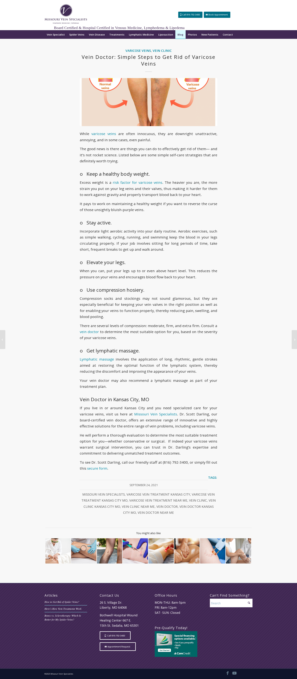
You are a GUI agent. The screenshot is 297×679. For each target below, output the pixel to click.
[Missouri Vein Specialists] (66, 15)
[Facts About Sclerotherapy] (83, 551)
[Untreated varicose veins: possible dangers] (109, 551)
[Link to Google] (241, 673)
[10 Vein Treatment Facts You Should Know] (58, 551)
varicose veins (103, 133)
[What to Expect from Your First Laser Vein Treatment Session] (212, 551)
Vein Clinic (162, 50)
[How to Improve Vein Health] (294, 339)
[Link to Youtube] (234, 673)
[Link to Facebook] (227, 673)
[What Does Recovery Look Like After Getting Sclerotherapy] (135, 551)
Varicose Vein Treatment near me (158, 500)
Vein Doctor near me (156, 512)
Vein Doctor (167, 506)
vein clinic (198, 500)
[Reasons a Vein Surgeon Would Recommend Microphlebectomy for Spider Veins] (238, 551)
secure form (97, 468)
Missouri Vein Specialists (155, 414)
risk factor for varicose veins (137, 182)
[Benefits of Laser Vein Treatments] (161, 551)
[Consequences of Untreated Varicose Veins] (2, 339)
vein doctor (89, 331)
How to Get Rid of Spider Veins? (62, 601)
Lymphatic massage (97, 359)
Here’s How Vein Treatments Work (63, 608)
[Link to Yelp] (248, 673)
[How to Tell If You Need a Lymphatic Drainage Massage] (187, 551)
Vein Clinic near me (138, 506)
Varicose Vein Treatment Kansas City (158, 494)
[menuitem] (56, 34)
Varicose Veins (138, 50)
